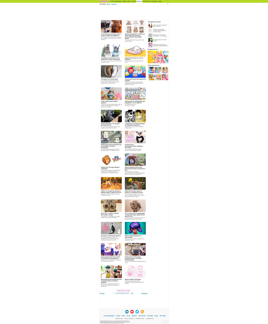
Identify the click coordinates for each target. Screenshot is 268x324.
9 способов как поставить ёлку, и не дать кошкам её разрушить (111, 34)
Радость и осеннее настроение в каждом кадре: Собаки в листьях (111, 191)
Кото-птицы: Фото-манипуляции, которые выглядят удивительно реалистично (135, 215)
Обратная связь (119, 318)
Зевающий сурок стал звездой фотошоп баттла (110, 124)
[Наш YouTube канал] (132, 311)
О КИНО (124, 1)
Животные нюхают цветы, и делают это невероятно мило (134, 191)
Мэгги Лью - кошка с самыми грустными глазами (110, 214)
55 (132, 293)
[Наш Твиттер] (137, 311)
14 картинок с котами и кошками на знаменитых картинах (135, 124)
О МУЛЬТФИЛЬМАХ (115, 1)
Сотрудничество (150, 318)
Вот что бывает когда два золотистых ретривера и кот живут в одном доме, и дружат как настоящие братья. (110, 82)
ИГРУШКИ (154, 1)
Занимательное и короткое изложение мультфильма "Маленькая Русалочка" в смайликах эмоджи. (134, 83)
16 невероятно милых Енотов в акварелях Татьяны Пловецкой (110, 58)
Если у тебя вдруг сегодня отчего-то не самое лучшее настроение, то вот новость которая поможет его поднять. (134, 195)
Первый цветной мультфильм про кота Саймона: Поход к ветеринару (111, 146)
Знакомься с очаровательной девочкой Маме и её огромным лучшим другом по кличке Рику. (110, 285)
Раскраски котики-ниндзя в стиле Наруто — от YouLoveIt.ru (160, 35)
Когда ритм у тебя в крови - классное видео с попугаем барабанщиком (133, 258)
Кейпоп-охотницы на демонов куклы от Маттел (160, 26)
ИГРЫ (129, 1)
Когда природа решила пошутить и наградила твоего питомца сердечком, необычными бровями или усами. (110, 238)
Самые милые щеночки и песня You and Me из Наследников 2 (110, 257)
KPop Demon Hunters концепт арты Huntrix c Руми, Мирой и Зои (160, 45)
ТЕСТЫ (134, 1)
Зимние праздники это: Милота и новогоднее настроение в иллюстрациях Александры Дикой (135, 36)
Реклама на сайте (140, 318)
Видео (108, 4)
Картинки (113, 4)
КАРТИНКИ (103, 4)
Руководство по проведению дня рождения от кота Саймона (135, 102)
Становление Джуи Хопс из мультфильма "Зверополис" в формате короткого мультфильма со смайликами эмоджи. (110, 171)
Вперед (144, 293)
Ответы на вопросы (129, 318)
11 (128, 293)
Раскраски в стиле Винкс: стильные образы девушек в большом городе (159, 30)
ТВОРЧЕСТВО (146, 1)
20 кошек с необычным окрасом (111, 236)
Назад (102, 293)
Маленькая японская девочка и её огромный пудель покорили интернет (111, 281)
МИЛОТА (139, 1)
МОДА (159, 1)
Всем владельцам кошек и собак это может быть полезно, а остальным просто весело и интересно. (111, 38)
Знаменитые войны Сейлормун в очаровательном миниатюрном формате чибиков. (134, 282)
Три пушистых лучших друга (109, 79)
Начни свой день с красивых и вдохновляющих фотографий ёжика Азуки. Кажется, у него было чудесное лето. (135, 173)
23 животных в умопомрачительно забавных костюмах (134, 146)
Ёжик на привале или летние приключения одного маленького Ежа (135, 168)
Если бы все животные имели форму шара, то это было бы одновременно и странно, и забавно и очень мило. (111, 105)
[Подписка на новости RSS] (142, 311)
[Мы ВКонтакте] (127, 311)
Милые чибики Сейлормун (133, 279)
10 (126, 293)
